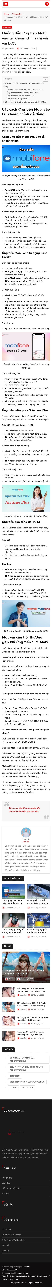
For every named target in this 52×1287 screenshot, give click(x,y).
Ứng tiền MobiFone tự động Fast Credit (23, 92)
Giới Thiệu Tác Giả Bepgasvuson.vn (27, 1082)
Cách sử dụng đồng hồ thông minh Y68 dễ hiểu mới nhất (13, 931)
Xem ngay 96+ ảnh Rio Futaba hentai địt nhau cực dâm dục (30, 1033)
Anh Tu (11, 48)
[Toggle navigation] (5, 4)
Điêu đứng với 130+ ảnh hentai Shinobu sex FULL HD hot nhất (31, 990)
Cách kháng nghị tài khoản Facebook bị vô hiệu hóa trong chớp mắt (38, 931)
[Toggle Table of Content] (44, 79)
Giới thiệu (15, 1076)
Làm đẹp (6, 1183)
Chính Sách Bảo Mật (11, 1234)
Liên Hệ (13, 1088)
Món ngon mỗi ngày (11, 1188)
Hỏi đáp (5, 1193)
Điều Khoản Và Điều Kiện (13, 1240)
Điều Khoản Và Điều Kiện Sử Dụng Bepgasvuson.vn (26, 1068)
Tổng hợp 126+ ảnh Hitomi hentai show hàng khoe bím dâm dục (24, 972)
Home (6, 14)
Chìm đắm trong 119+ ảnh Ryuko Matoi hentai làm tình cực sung (32, 1004)
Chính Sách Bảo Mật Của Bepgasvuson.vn (22, 1059)
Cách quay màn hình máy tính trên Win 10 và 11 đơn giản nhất (12, 902)
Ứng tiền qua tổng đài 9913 (18, 99)
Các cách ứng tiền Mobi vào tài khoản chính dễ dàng (23, 85)
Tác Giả (5, 1245)
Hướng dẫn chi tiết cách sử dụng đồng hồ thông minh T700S (38, 902)
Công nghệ (16, 14)
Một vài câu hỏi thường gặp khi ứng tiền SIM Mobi (24, 102)
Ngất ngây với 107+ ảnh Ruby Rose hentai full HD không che (32, 1018)
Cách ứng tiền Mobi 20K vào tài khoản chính (25, 89)
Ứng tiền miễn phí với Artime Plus (21, 95)
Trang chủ (27, 1088)
